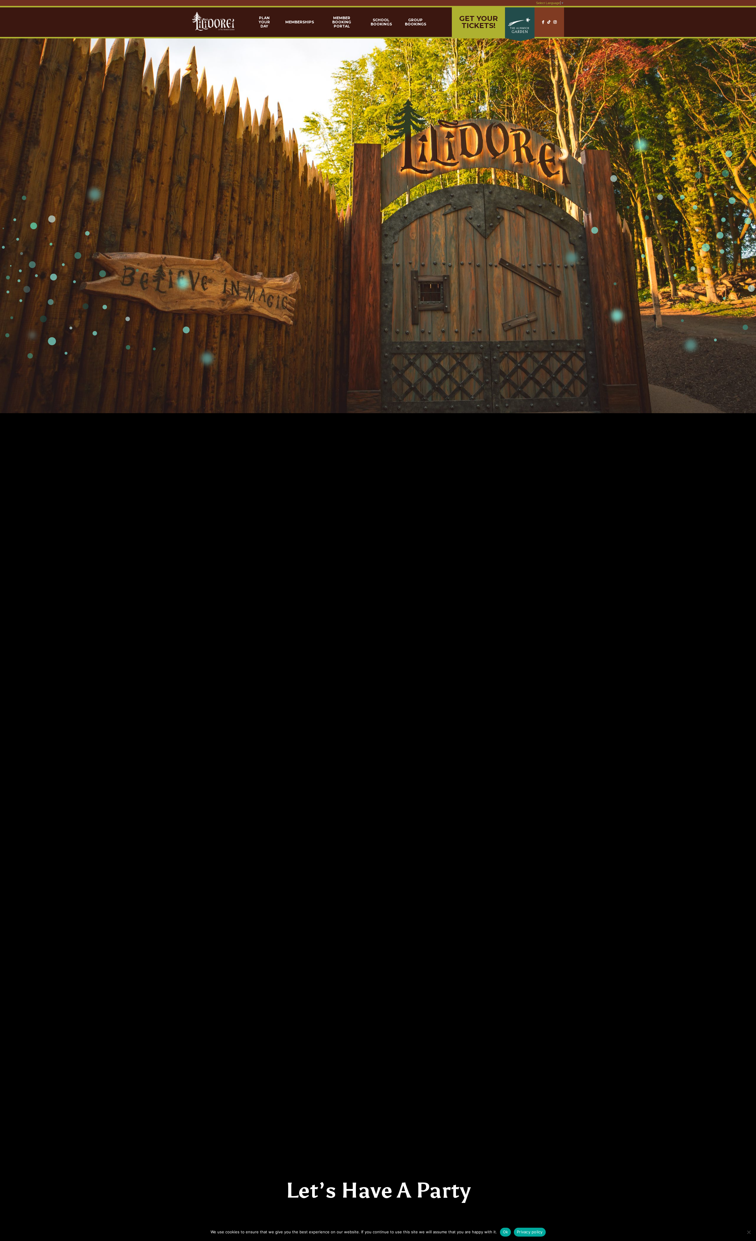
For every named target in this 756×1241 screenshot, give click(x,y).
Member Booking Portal (341, 22)
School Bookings (381, 22)
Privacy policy (530, 1231)
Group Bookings (415, 22)
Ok (505, 1231)
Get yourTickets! (478, 22)
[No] (749, 1232)
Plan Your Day (264, 22)
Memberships (299, 22)
